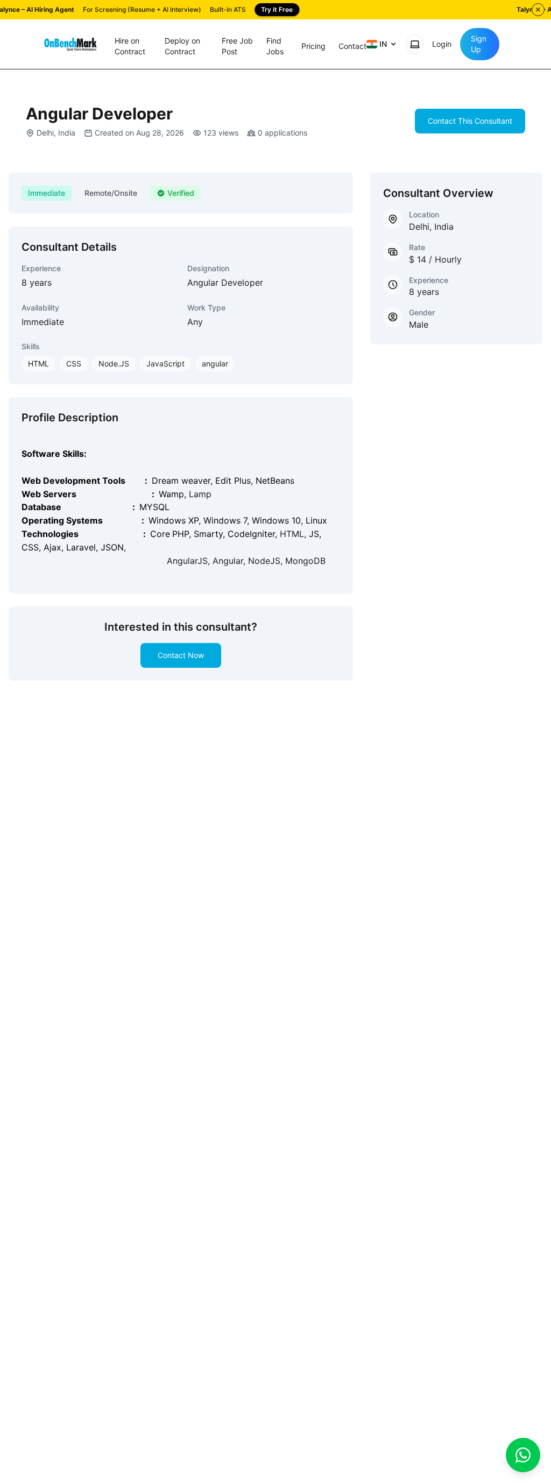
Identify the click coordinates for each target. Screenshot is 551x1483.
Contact (352, 46)
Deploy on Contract (182, 46)
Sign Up (478, 44)
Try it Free (277, 9)
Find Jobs (275, 46)
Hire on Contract (130, 46)
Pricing (313, 46)
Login (441, 43)
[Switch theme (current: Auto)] (414, 44)
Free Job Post (237, 46)
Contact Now (181, 655)
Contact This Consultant (470, 120)
